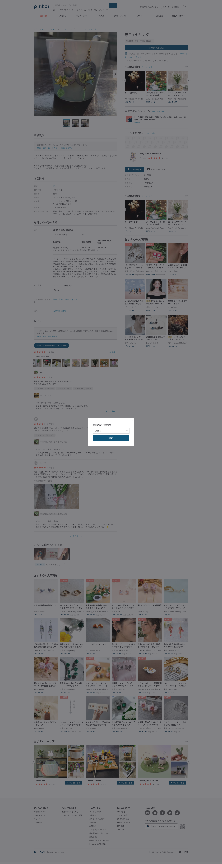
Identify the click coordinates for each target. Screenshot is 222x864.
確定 (111, 437)
